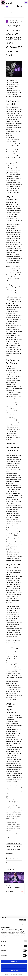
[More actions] (21, 21)
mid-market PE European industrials (14, 849)
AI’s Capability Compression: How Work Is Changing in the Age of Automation (14, 886)
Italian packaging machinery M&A (14, 846)
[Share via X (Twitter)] (10, 858)
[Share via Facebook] (6, 858)
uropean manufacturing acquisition (14, 837)
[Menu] (26, 2)
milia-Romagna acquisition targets (14, 843)
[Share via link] (17, 858)
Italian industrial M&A (12, 834)
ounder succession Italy (12, 840)
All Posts (6, 13)
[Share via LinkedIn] (13, 858)
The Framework (15, 13)
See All (20, 869)
